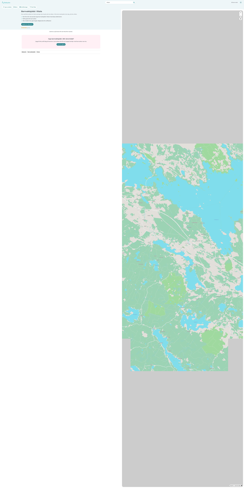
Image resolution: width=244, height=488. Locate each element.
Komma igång (61, 44)
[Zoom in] (240, 12)
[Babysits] (6, 2)
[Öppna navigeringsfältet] (241, 2)
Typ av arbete (7, 7)
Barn (16, 7)
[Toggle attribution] (241, 485)
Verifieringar (24, 7)
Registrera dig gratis (27, 24)
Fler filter (33, 7)
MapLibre (232, 485)
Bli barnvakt (234, 2)
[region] (182, 248)
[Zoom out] (240, 15)
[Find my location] (240, 19)
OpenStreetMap (238, 485)
